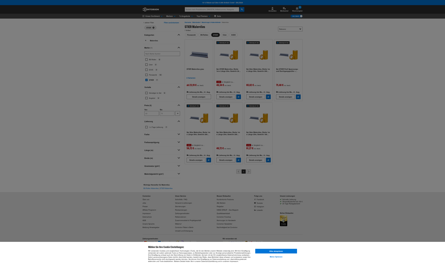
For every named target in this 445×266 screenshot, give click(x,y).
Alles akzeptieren (276, 251)
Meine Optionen (276, 257)
